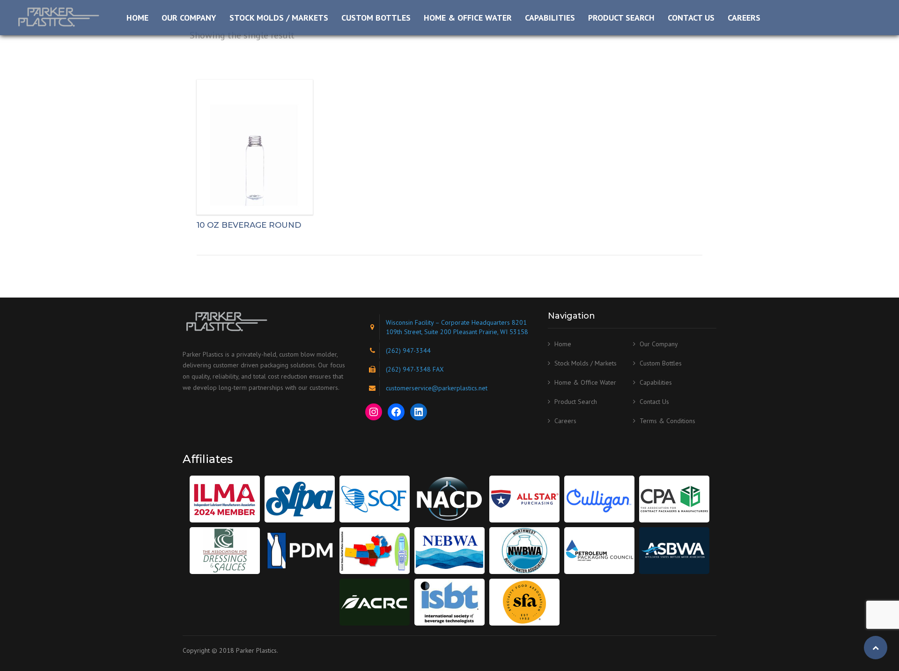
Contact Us (691, 17)
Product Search (621, 17)
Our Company (189, 17)
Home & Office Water (468, 17)
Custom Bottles (376, 17)
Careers (744, 17)
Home (137, 17)
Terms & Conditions (667, 421)
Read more (254, 146)
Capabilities (550, 17)
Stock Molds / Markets (278, 17)
